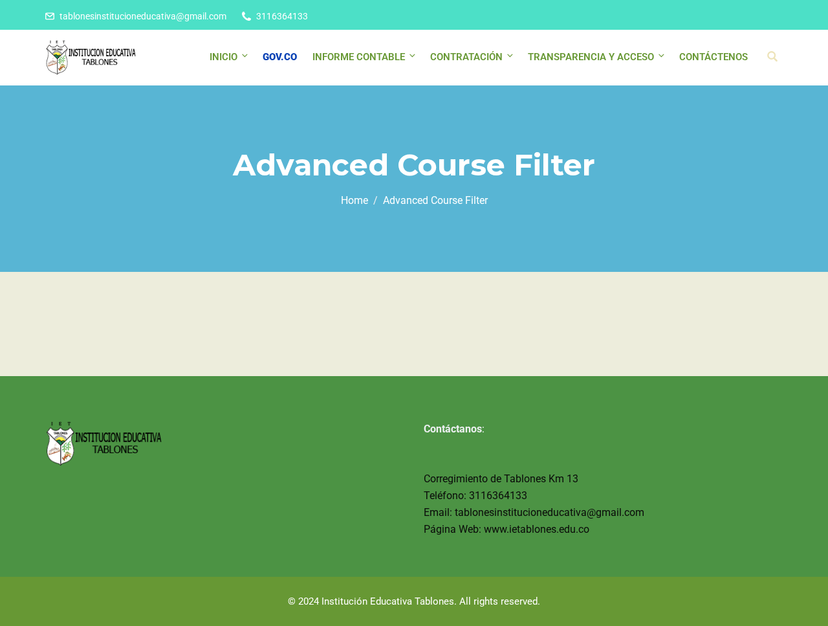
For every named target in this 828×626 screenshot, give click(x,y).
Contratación (466, 57)
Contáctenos (713, 57)
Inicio (223, 57)
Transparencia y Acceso (591, 57)
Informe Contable (358, 57)
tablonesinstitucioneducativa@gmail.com (143, 16)
